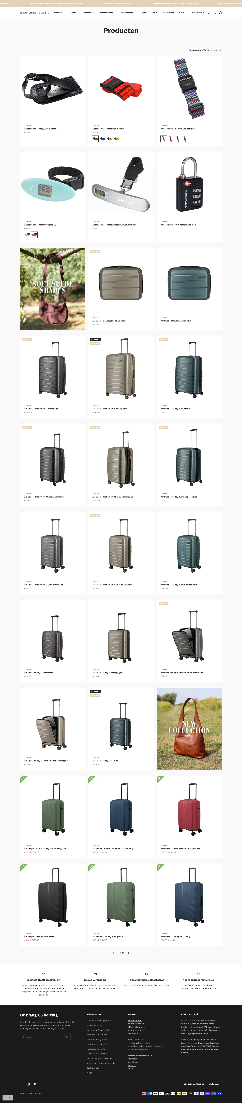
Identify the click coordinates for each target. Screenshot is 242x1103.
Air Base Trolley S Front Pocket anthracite (182, 672)
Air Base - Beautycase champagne (109, 321)
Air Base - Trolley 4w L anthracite (41, 409)
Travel (144, 12)
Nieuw (155, 12)
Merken (58, 12)
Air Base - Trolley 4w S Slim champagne (112, 585)
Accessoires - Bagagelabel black (40, 129)
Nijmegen (133, 1059)
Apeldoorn (133, 1062)
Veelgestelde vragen (96, 1049)
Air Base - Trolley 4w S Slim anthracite (43, 585)
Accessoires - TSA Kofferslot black (178, 225)
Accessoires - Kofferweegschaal (40, 225)
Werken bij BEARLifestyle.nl (100, 1058)
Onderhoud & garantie (97, 1039)
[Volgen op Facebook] (22, 1084)
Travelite (27, 125)
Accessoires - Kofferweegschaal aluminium (114, 225)
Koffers (87, 12)
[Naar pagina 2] (128, 953)
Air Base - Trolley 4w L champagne (109, 409)
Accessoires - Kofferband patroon (178, 129)
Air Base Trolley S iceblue (105, 761)
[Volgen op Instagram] (28, 1084)
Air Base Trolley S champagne (107, 672)
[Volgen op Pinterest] (34, 1084)
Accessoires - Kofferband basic (108, 129)
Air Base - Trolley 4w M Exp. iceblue (179, 497)
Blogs (89, 1072)
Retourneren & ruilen (97, 1034)
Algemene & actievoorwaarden (101, 1063)
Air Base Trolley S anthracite (38, 672)
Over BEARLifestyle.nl (97, 1054)
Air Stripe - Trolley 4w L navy (175, 936)
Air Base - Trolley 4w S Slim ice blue (179, 585)
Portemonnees (106, 12)
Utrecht (132, 1065)
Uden (130, 1068)
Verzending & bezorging (98, 1030)
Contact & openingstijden (99, 1020)
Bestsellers (168, 12)
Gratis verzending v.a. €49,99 (91, 3)
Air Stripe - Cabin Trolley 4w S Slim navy (112, 849)
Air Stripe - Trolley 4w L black (39, 936)
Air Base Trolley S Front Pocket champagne (46, 761)
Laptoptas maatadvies (97, 1044)
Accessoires (127, 12)
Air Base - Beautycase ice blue (176, 321)
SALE (181, 12)
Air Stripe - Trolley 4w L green (107, 936)
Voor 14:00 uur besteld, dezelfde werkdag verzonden (30, 3)
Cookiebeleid (93, 1068)
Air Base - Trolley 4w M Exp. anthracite (44, 497)
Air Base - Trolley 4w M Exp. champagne (112, 497)
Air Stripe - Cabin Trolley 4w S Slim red (180, 849)
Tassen (72, 12)
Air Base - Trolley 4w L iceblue (176, 409)
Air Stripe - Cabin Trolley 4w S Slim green (45, 849)
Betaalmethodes (94, 1025)
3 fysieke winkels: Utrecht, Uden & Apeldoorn (149, 3)
